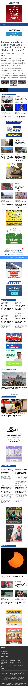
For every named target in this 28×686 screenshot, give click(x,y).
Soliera (19, 662)
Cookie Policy (5, 673)
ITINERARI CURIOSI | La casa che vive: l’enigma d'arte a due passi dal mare (20, 307)
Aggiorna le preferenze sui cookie (17, 673)
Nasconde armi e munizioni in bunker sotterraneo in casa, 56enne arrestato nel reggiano (6, 116)
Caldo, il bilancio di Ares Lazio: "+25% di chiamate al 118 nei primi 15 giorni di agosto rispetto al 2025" (13, 415)
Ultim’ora (3, 90)
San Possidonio (13, 665)
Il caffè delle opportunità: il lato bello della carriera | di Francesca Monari (7, 307)
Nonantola (20, 665)
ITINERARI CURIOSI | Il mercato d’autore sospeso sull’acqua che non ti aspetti (21, 320)
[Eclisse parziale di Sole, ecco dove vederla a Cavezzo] (14, 561)
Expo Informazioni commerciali (14, 254)
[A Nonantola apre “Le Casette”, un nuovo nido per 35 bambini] (7, 150)
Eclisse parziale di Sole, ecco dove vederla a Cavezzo (12, 577)
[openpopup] (26, 24)
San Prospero (21, 659)
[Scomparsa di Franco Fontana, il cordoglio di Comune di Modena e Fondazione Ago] (7, 99)
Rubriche (4, 300)
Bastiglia (11, 663)
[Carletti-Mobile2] (14, 21)
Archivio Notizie (4, 653)
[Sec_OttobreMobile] (14, 32)
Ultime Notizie (4, 651)
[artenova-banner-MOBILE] (14, 644)
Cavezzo (11, 659)
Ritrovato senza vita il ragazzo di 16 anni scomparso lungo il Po (7, 203)
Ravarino (20, 663)
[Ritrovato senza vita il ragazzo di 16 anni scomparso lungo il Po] (7, 195)
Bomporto (3, 55)
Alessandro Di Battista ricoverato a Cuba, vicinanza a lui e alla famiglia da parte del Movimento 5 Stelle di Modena (20, 116)
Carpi (2, 668)
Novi (19, 660)
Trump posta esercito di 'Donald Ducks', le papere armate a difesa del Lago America (14, 387)
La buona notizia (19, 53)
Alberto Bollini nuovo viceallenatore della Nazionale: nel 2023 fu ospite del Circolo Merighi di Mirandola (6, 490)
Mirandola (3, 659)
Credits (13, 674)
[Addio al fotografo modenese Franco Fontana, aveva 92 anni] (7, 142)
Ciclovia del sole (4, 650)
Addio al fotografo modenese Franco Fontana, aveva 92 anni (21, 142)
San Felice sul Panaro (4, 663)
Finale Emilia (4, 660)
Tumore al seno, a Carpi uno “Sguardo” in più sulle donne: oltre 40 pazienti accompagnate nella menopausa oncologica (21, 490)
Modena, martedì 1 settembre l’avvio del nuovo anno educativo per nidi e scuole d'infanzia (20, 187)
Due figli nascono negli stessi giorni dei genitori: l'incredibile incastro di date (21, 601)
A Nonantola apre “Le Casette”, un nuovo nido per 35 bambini (7, 157)
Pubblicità (15, 672)
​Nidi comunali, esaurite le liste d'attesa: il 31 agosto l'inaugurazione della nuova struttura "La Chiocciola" (21, 472)
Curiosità (4, 545)
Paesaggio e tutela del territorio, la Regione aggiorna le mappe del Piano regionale (7, 601)
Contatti (9, 672)
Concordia (3, 665)
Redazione (4, 53)
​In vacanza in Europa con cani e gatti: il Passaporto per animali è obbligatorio (21, 585)
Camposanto (12, 660)
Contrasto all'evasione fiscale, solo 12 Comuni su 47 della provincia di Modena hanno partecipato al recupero (21, 204)
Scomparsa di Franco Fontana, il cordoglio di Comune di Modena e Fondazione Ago (21, 100)
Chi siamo (4, 672)
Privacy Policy (22, 672)
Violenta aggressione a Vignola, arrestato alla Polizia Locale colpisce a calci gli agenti (20, 158)
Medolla (3, 666)
